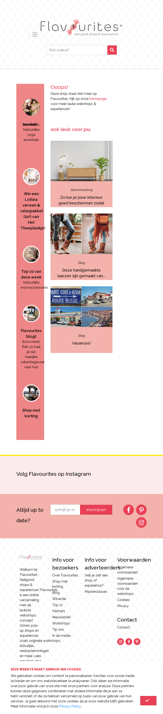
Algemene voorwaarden (127, 569)
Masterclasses (96, 592)
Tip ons (58, 629)
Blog (56, 593)
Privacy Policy (70, 706)
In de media (61, 636)
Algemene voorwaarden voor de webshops (127, 586)
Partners (58, 611)
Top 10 (57, 605)
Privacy (123, 606)
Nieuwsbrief (61, 617)
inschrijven (96, 509)
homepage (98, 99)
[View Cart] (148, 701)
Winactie (59, 599)
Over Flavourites (65, 575)
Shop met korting (60, 584)
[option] (31, 118)
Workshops (61, 623)
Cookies (123, 600)
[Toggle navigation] (35, 34)
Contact (123, 627)
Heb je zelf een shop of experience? (96, 580)
